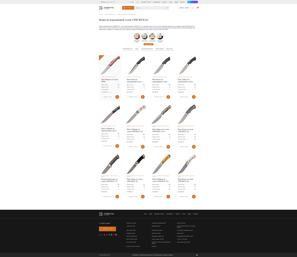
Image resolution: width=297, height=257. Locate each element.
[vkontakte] (100, 235)
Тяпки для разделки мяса (159, 223)
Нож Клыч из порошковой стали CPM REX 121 (134, 80)
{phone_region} (105, 223)
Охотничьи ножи (131, 242)
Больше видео (148, 44)
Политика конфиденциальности (146, 254)
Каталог (129, 7)
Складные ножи (131, 233)
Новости (164, 2)
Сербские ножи (131, 226)
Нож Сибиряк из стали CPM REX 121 (135, 130)
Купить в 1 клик (133, 96)
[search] (167, 7)
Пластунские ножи (132, 236)
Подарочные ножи (157, 230)
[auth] (192, 8)
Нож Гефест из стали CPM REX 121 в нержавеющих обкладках (160, 130)
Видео (176, 2)
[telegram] (109, 235)
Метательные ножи (132, 239)
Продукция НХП (156, 226)
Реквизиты (170, 254)
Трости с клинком (182, 239)
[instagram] (116, 235)
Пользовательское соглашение (161, 254)
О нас (132, 2)
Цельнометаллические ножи (185, 236)
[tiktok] (107, 235)
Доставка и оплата (146, 2)
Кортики (154, 246)
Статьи (170, 2)
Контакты (182, 2)
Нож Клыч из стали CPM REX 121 (185, 130)
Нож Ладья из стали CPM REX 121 (135, 180)
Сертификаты (156, 2)
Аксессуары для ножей (183, 242)
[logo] (106, 8)
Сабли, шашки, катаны (158, 239)
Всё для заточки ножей (133, 246)
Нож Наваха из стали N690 (109, 80)
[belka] (197, 254)
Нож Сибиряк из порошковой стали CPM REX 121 (108, 129)
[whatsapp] (111, 235)
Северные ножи (156, 233)
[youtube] (113, 235)
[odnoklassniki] (104, 235)
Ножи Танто (180, 233)
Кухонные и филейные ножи (185, 230)
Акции (137, 2)
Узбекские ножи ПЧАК (158, 236)
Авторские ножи (131, 230)
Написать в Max (193, 2)
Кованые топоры (131, 223)
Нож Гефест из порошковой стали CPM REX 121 (185, 80)
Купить (117, 97)
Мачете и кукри (181, 223)
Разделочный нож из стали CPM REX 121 (109, 180)
